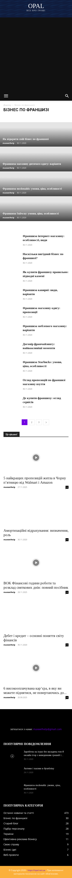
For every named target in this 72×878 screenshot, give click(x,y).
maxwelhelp (8, 143)
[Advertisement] (36, 53)
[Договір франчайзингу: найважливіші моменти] (12, 348)
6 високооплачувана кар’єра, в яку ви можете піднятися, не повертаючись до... (35, 690)
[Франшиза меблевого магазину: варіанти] (12, 330)
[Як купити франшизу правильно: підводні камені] (12, 276)
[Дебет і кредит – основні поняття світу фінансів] (36, 615)
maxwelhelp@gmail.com (47, 729)
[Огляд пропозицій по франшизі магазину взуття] (12, 384)
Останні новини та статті (16, 116)
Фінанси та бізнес (40, 116)
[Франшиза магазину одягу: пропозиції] (12, 312)
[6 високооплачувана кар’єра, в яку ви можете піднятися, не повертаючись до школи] (36, 668)
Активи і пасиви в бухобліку (39, 768)
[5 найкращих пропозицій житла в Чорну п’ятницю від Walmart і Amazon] (36, 458)
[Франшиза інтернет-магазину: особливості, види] (12, 240)
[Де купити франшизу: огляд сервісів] (12, 402)
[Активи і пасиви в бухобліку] (12, 773)
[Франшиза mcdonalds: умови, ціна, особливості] (12, 790)
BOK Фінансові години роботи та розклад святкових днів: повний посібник (35, 585)
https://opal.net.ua (36, 870)
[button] (6, 96)
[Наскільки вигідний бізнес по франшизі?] (12, 258)
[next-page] (46, 422)
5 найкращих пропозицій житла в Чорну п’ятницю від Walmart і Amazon (34, 480)
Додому (7, 104)
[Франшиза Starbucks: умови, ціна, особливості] (12, 366)
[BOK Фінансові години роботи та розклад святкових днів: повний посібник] (36, 563)
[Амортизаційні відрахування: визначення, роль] (36, 510)
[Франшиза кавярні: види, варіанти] (12, 294)
